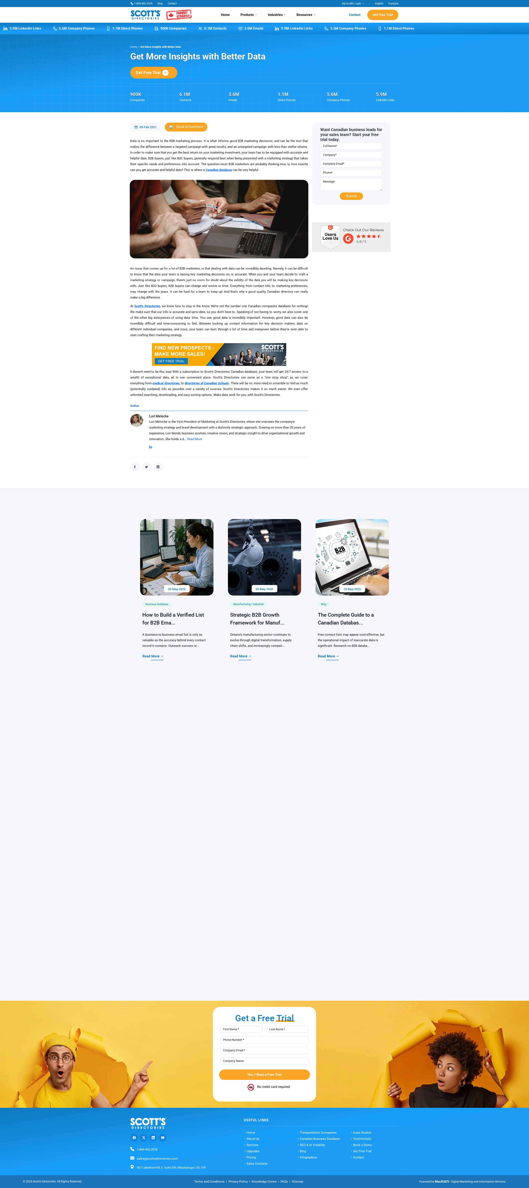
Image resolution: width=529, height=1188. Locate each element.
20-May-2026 (177, 745)
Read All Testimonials (261, 1152)
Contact (172, 3)
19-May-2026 (352, 745)
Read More (194, 439)
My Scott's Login (351, 3)
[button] (394, 1066)
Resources (304, 15)
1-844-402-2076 (143, 3)
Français (393, 3)
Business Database (156, 760)
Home (225, 15)
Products (247, 15)
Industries (275, 15)
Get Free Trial (383, 15)
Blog (160, 3)
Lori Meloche (159, 416)
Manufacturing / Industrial (248, 760)
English (379, 3)
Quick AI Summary (189, 127)
